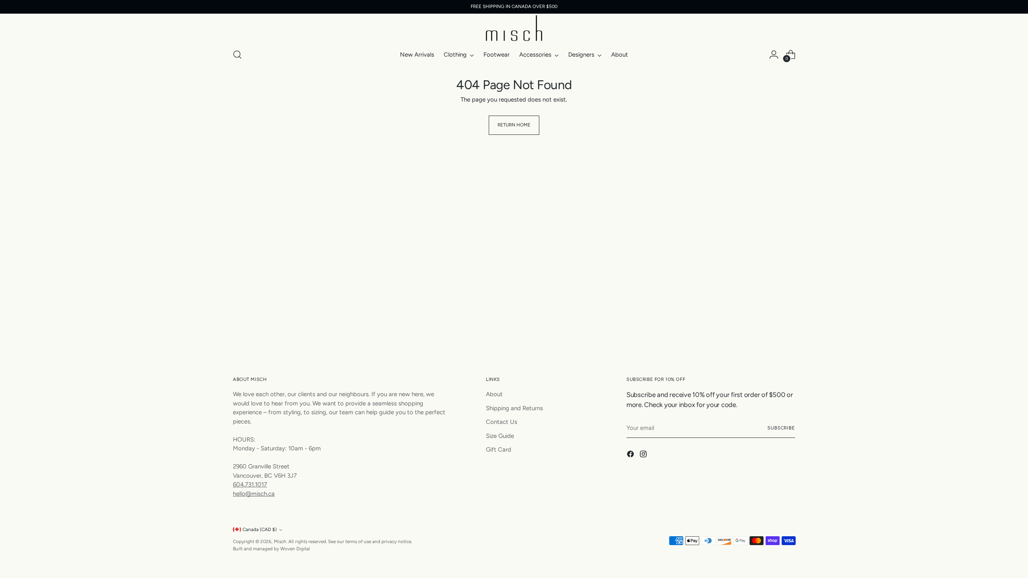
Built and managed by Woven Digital (271, 549)
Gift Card (498, 449)
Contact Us (501, 421)
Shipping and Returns (514, 408)
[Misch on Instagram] (644, 455)
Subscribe (781, 428)
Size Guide (500, 436)
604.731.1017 (250, 484)
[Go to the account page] (774, 55)
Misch (280, 541)
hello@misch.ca (254, 493)
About (494, 394)
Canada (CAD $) (260, 529)
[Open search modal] (237, 55)
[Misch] (514, 28)
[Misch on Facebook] (631, 455)
